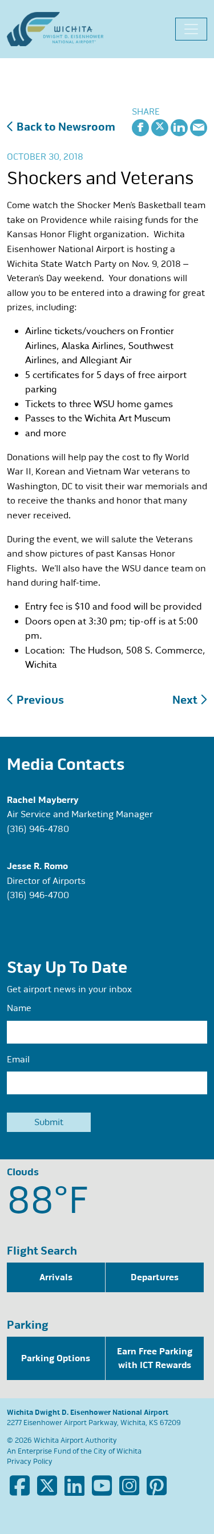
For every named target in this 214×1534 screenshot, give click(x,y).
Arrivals (55, 1277)
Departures (155, 1277)
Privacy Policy (30, 1461)
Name (19, 1008)
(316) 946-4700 (38, 895)
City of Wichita (118, 1451)
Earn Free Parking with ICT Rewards (154, 1358)
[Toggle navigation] (191, 29)
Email (18, 1059)
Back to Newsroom (64, 127)
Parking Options (55, 1358)
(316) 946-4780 (38, 829)
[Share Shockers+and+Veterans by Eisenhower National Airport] (198, 126)
